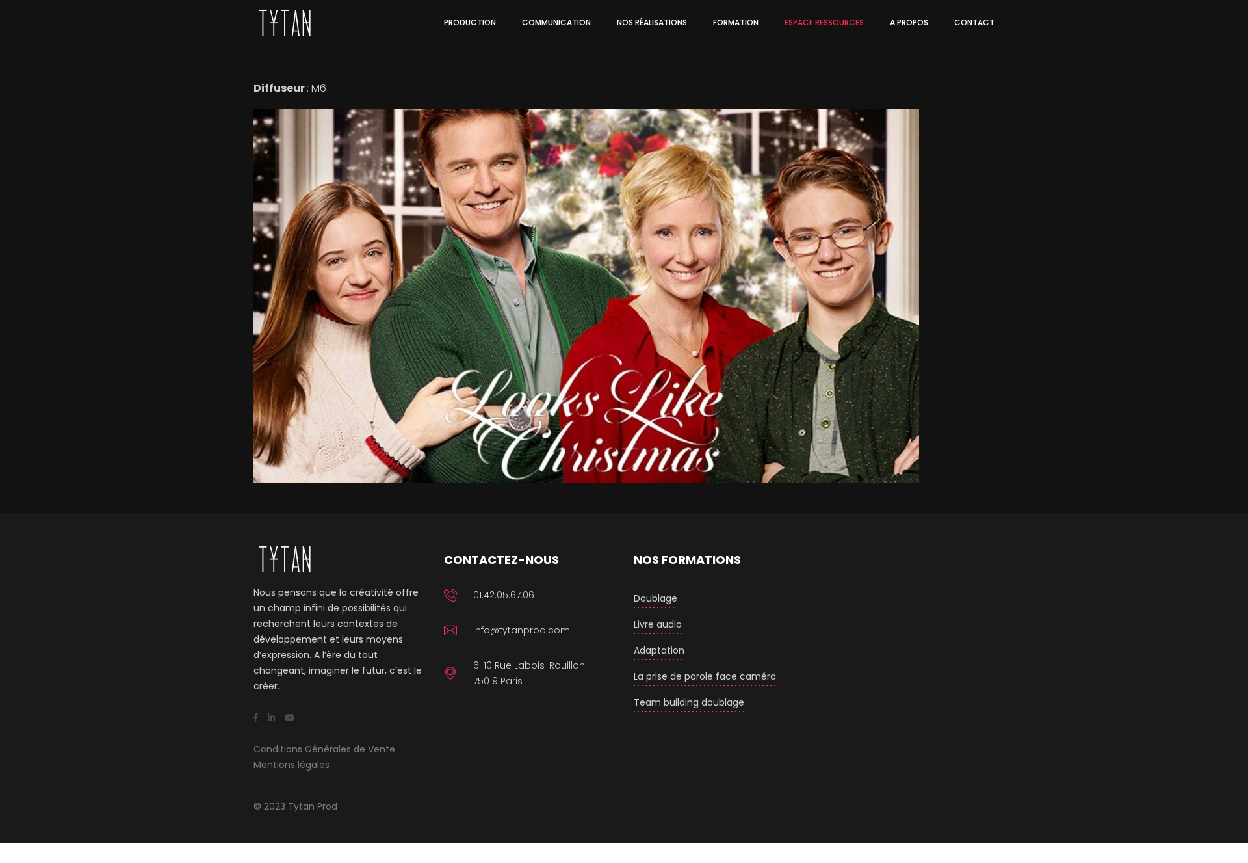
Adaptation (659, 650)
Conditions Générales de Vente (324, 749)
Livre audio (658, 624)
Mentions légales (292, 764)
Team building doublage (689, 702)
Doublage (655, 598)
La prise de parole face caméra (705, 676)
